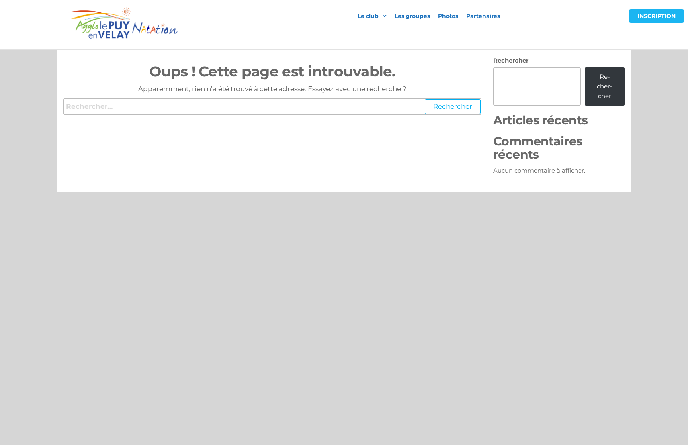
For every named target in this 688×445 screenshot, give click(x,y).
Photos (448, 16)
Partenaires (483, 16)
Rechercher (510, 60)
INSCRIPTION (656, 16)
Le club (368, 16)
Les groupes (412, 16)
